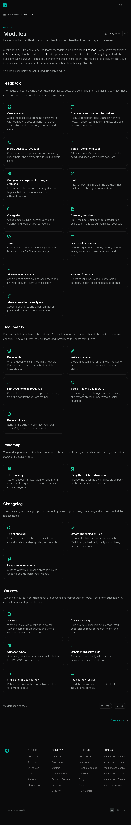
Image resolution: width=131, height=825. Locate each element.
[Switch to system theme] (112, 810)
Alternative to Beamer (115, 779)
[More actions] (126, 5)
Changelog (33, 768)
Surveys (31, 779)
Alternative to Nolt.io (114, 773)
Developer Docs (87, 762)
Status (82, 785)
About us (56, 756)
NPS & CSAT (33, 773)
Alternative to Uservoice (115, 768)
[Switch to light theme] (118, 810)
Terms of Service (61, 779)
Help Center (85, 756)
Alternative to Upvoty (115, 762)
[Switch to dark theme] (123, 810)
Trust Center (85, 790)
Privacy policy (59, 773)
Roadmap (32, 762)
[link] (33, 118)
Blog (81, 779)
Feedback (32, 756)
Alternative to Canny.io (115, 756)
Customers (57, 762)
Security (56, 790)
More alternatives (113, 785)
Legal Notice (58, 785)
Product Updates (88, 768)
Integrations (33, 785)
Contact (56, 768)
